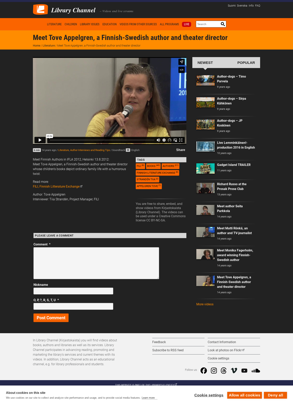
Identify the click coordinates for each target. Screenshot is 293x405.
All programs (169, 24)
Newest (205, 62)
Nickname (40, 285)
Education (109, 24)
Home (39, 24)
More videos (204, 304)
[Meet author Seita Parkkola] (205, 210)
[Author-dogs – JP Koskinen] (205, 124)
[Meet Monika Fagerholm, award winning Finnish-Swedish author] (205, 254)
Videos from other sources (138, 24)
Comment (41, 244)
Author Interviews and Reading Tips (90, 150)
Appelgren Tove (149, 186)
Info (251, 5)
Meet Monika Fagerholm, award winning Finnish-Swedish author (235, 255)
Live (186, 24)
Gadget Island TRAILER (234, 165)
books (153, 165)
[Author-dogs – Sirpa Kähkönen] (205, 102)
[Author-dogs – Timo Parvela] (205, 80)
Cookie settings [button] (218, 358)
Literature (54, 24)
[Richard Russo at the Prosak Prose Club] (205, 188)
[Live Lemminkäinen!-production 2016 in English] (205, 146)
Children (71, 24)
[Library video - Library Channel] (40, 9)
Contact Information (222, 342)
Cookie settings (209, 395)
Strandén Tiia (147, 179)
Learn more (148, 397)
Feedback (159, 342)
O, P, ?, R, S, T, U (46, 300)
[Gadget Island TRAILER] (205, 168)
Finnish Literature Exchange (157, 172)
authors (170, 165)
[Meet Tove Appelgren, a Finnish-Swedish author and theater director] (205, 281)
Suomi (232, 5)
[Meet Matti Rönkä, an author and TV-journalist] (205, 232)
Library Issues (89, 24)
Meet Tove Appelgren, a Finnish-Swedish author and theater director (234, 282)
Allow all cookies (244, 395)
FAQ (257, 5)
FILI (140, 165)
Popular (246, 62)
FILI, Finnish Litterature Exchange (56, 186)
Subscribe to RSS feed (168, 350)
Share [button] (180, 150)
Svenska (242, 5)
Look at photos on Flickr (225, 350)
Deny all (275, 395)
